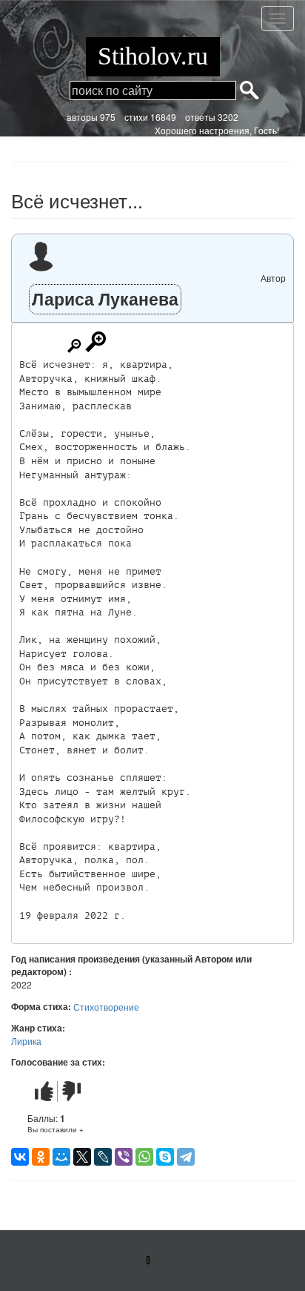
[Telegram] (186, 1157)
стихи (136, 116)
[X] (82, 1157)
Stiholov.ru (153, 56)
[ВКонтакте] (20, 1157)
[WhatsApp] (144, 1157)
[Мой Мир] (61, 1157)
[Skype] (165, 1157)
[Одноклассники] (41, 1157)
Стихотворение (106, 1006)
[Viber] (124, 1157)
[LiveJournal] (103, 1157)
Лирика (26, 1040)
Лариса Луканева (105, 298)
